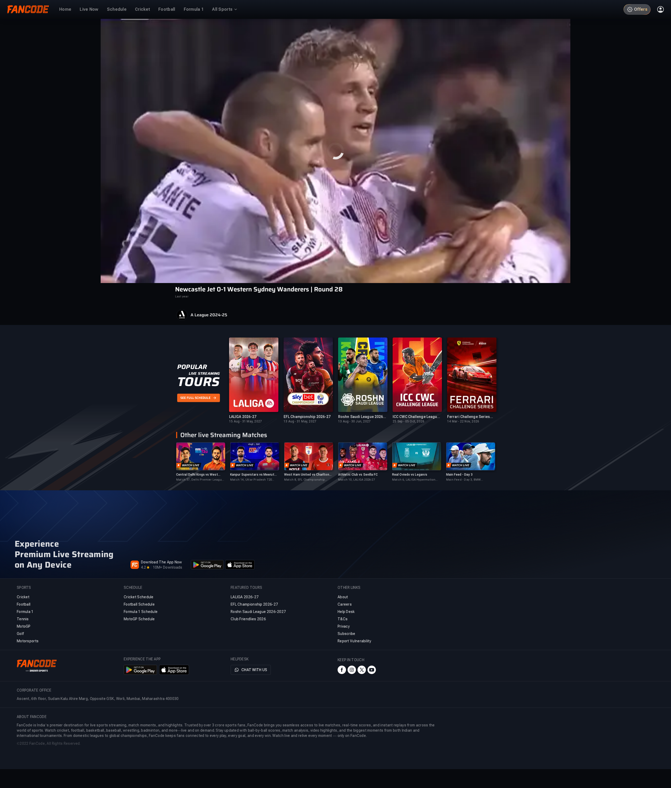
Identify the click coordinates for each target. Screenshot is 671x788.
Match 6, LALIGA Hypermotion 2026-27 (413, 480)
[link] (201, 462)
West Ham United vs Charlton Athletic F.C (306, 475)
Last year (181, 296)
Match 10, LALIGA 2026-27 (356, 479)
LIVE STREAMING (204, 373)
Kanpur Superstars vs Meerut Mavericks (252, 475)
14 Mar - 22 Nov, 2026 (463, 421)
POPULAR (192, 367)
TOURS (198, 381)
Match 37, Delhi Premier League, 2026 (200, 480)
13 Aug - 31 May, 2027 (300, 421)
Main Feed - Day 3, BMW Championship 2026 (463, 480)
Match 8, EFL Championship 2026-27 (304, 480)
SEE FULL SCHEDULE (195, 398)
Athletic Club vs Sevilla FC (358, 474)
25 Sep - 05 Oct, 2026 (408, 421)
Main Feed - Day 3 (459, 474)
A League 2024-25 (209, 315)
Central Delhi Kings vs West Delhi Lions (197, 475)
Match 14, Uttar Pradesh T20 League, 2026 (251, 480)
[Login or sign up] (660, 9)
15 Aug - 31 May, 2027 (245, 421)
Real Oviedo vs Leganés (409, 474)
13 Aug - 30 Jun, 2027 (354, 421)
